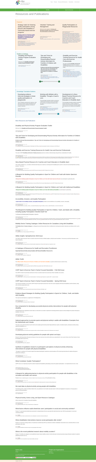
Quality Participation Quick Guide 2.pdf (47, 219)
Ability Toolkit (20, 259)
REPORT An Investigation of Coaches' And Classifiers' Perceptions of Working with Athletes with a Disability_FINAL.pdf (49, 109)
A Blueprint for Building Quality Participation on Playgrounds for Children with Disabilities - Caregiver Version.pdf (71, 38)
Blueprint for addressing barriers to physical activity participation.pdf (46, 382)
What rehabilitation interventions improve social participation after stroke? (39, 420)
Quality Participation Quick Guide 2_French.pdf (62, 219)
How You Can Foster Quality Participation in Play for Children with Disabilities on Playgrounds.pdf (71, 39)
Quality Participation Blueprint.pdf (23, 218)
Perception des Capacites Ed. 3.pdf (50, 244)
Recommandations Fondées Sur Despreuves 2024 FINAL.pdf (50, 146)
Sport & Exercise (69, 9)
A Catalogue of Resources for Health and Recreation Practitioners (36, 248)
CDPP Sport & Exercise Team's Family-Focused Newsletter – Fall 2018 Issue (40, 270)
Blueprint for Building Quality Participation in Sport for (27, 214)
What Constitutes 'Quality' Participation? (28, 361)
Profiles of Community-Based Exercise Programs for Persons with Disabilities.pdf (26, 45)
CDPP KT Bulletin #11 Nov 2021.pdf (70, 111)
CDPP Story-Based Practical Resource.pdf (24, 170)
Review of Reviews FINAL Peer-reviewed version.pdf (26, 382)
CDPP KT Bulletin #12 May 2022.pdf (48, 108)
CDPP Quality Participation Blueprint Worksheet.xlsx (69, 218)
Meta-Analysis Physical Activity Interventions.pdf (25, 316)
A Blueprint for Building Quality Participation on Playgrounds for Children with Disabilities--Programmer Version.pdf (70, 34)
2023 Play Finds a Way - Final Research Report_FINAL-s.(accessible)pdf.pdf (71, 42)
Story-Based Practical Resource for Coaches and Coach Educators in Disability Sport (42, 162)
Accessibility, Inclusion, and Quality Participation (31, 199)
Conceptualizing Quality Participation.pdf (24, 369)
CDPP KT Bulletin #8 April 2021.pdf (57, 183)
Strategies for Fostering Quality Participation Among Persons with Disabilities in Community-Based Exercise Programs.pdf (27, 43)
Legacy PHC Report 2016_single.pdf (24, 342)
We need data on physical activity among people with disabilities (36, 386)
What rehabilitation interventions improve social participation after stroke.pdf (29, 427)
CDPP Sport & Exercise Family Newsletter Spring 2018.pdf (27, 289)
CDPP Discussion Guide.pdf (37, 170)
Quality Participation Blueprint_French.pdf (36, 218)
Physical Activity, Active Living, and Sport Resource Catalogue (35, 397)
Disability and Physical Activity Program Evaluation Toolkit (27, 57)
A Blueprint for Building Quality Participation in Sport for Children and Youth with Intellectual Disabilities (48, 187)
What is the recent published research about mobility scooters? (35, 431)
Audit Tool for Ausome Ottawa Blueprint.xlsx (44, 183)
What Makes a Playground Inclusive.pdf (75, 40)
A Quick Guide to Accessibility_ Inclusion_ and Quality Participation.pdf (29, 205)
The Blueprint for (37, 297)
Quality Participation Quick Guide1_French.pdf (33, 219)
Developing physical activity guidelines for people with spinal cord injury (38, 334)
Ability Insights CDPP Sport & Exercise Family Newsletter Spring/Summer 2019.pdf (30, 244)
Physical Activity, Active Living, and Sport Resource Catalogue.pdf (28, 404)
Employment (26, 9)
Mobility (48, 9)
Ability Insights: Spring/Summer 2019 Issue (29, 236)
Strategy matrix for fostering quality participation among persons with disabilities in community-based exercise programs (26, 28)
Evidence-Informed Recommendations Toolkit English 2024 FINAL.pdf (29, 146)
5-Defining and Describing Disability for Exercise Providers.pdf (71, 76)
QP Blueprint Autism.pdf (22, 183)
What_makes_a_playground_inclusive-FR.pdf (70, 41)
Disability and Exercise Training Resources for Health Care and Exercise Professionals (43, 150)
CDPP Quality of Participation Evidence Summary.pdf (52, 218)
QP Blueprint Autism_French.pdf (32, 183)
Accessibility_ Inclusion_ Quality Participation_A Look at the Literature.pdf (52, 205)
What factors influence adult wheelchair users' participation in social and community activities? (45, 408)
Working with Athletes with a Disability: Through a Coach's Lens (49, 96)
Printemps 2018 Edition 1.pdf (41, 289)
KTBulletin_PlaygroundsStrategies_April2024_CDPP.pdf (26, 111)
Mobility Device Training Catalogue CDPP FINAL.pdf (26, 231)
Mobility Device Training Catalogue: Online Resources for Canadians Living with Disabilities (44, 223)
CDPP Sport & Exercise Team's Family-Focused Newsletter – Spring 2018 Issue (41, 281)
